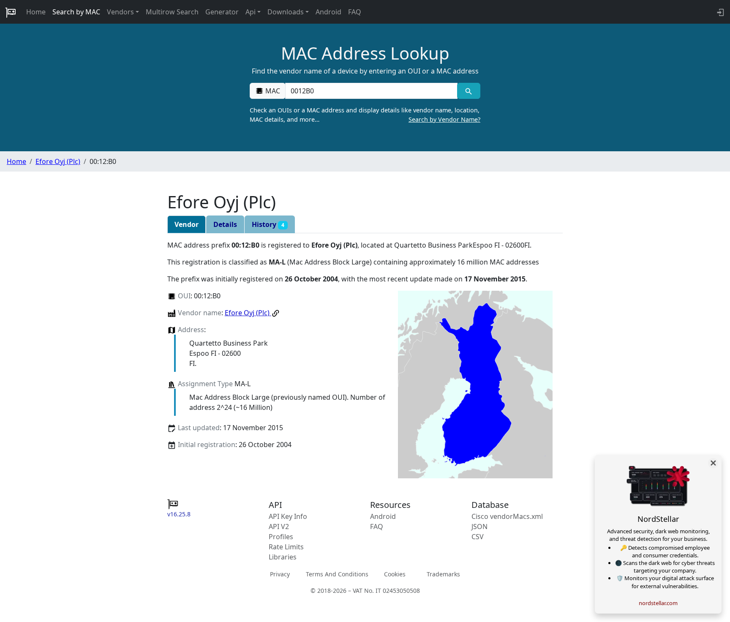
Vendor (186, 224)
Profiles (281, 536)
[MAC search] (468, 91)
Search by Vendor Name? (444, 119)
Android (328, 11)
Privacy (280, 574)
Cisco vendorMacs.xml (507, 516)
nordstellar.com (658, 603)
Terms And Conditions (337, 574)
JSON (479, 526)
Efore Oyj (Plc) (57, 161)
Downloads (285, 11)
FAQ (354, 11)
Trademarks (443, 574)
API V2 (279, 526)
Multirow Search (172, 11)
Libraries (283, 557)
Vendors (120, 11)
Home (36, 11)
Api (250, 11)
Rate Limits (286, 546)
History (268, 224)
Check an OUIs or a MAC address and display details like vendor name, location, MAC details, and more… (365, 114)
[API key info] (719, 12)
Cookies (395, 574)
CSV (477, 536)
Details (225, 224)
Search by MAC (76, 11)
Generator (222, 11)
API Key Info (288, 516)
